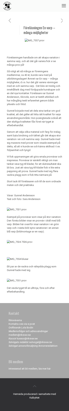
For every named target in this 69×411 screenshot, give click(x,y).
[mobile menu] (64, 5)
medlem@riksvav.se (20, 334)
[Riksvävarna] (7, 6)
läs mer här (45, 368)
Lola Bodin (27, 327)
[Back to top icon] (34, 386)
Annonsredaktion (48, 345)
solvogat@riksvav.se (40, 342)
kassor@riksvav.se (27, 338)
